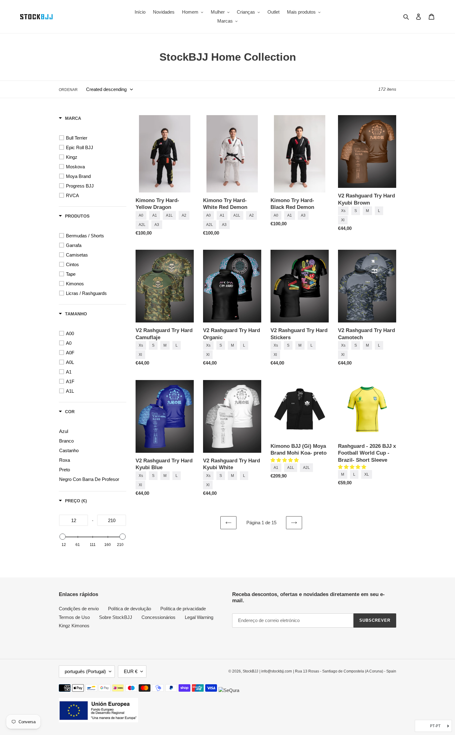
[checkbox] (93, 138)
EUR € (130, 671)
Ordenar (68, 90)
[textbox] (73, 520)
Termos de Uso (74, 617)
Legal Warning (199, 617)
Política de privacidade (183, 608)
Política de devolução (129, 608)
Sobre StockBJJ (115, 617)
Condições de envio (79, 608)
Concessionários (158, 617)
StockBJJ (250, 671)
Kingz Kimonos (74, 625)
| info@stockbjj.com (275, 671)
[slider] (62, 537)
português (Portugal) (85, 671)
